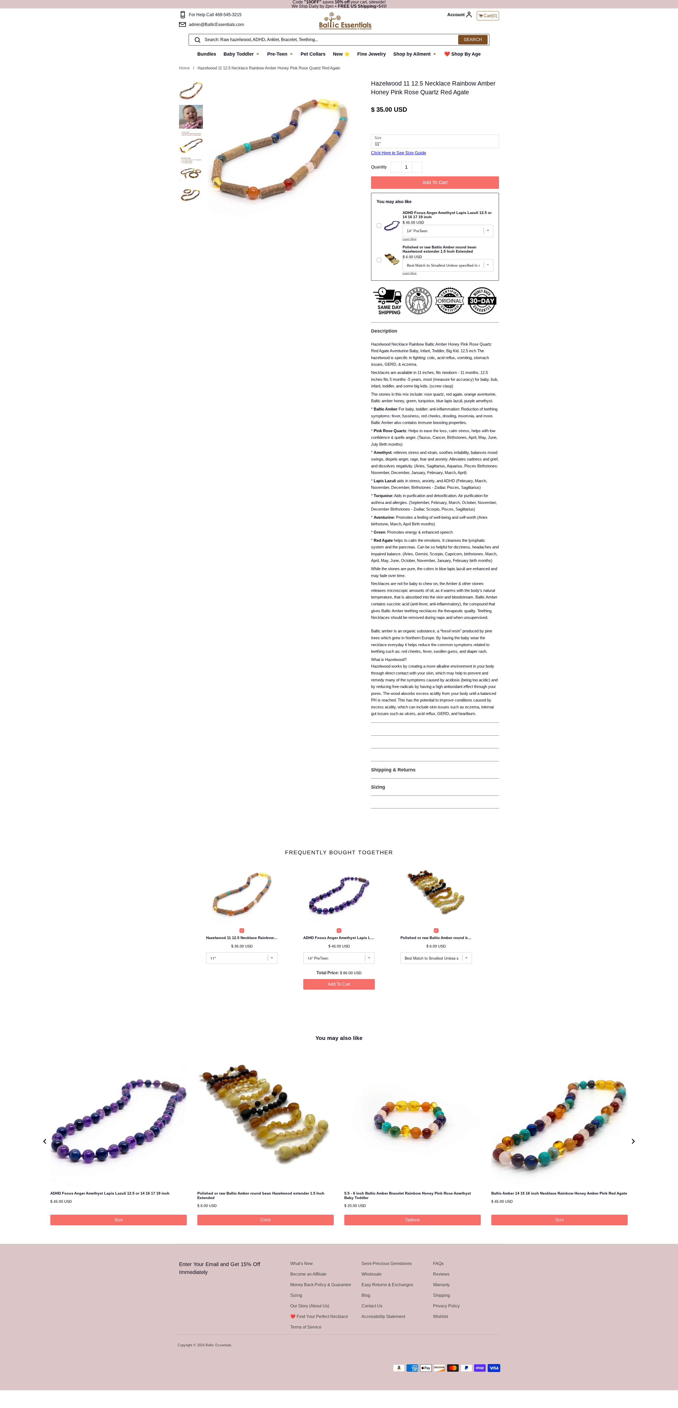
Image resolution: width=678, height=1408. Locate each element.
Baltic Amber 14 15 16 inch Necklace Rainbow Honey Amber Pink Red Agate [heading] (559, 1193)
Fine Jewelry (371, 54)
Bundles (206, 54)
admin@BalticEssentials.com (216, 24)
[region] (339, 1141)
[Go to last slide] (45, 1141)
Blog (366, 1295)
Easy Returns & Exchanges (387, 1284)
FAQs (438, 1263)
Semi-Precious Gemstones (387, 1263)
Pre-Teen (278, 54)
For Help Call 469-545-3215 (215, 14)
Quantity (379, 167)
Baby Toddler (239, 54)
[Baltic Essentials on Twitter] (476, 1345)
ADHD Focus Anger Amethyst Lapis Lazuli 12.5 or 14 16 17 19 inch (339, 938)
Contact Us (372, 1306)
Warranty (441, 1284)
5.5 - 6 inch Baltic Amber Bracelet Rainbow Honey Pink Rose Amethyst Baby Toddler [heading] (407, 1195)
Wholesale (372, 1274)
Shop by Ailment (412, 54)
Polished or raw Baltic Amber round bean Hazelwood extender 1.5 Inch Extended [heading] (260, 1195)
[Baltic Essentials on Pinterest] (490, 1345)
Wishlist (440, 1316)
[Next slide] (633, 1141)
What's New (301, 1263)
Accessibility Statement (383, 1316)
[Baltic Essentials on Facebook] (483, 1345)
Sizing (296, 1295)
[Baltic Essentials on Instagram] (497, 1345)
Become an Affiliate (308, 1274)
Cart (490, 16)
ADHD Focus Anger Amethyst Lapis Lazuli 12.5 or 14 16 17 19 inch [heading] (110, 1193)
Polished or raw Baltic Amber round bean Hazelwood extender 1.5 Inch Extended (436, 938)
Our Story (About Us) (309, 1306)
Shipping (441, 1295)
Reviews (441, 1274)
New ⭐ (341, 54)
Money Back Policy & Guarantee (320, 1284)
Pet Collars (313, 54)
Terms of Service (306, 1327)
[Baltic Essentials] (345, 21)
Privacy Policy (446, 1306)
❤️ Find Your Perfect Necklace (319, 1316)
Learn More (410, 239)
